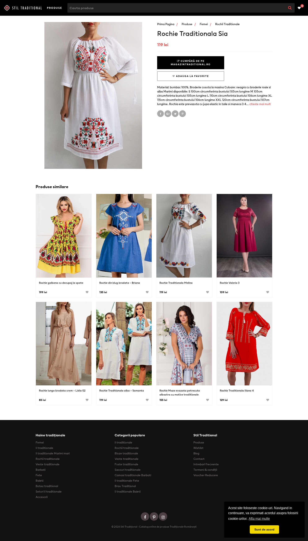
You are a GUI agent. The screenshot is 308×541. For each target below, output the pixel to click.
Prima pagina (165, 24)
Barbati (40, 470)
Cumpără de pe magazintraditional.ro (191, 62)
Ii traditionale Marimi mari (53, 453)
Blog (196, 453)
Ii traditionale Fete (127, 481)
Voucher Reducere (205, 475)
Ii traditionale (44, 448)
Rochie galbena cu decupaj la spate (61, 283)
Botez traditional (47, 486)
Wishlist (198, 448)
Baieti (39, 481)
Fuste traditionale (126, 464)
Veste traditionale (48, 464)
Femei (204, 24)
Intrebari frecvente (206, 464)
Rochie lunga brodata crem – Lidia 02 (62, 391)
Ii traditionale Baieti (128, 491)
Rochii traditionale (227, 24)
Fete (39, 475)
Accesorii (42, 497)
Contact (198, 459)
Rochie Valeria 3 (229, 283)
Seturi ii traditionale (49, 491)
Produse (54, 8)
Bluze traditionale (126, 453)
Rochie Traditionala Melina (176, 283)
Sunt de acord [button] (264, 529)
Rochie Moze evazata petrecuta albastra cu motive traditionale (179, 393)
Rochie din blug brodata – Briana (119, 283)
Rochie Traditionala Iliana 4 (237, 391)
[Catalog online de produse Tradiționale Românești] (23, 7)
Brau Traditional (125, 486)
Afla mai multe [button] (259, 518)
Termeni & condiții (205, 470)
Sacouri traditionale (128, 470)
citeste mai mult (260, 104)
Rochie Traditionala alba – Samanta (121, 391)
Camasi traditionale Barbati (133, 475)
